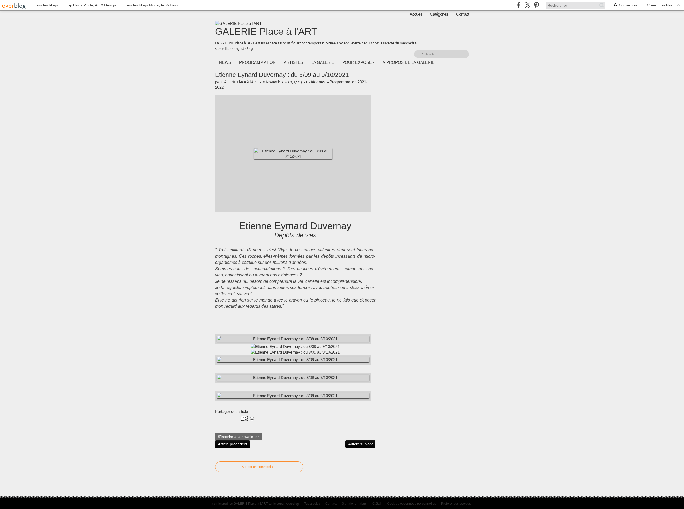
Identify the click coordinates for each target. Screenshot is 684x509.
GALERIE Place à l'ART (266, 31)
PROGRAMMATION (257, 62)
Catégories (439, 14)
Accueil (416, 14)
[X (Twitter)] (527, 5)
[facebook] (518, 5)
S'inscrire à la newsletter (238, 436)
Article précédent (232, 444)
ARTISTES (293, 62)
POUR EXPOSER (358, 62)
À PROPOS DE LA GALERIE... (410, 62)
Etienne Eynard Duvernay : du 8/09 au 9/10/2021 (282, 75)
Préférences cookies (456, 504)
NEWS (225, 62)
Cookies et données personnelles (411, 504)
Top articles (312, 504)
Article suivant (360, 444)
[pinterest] (536, 5)
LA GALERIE (322, 62)
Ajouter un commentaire (259, 467)
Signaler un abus (354, 504)
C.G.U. (377, 504)
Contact (462, 14)
